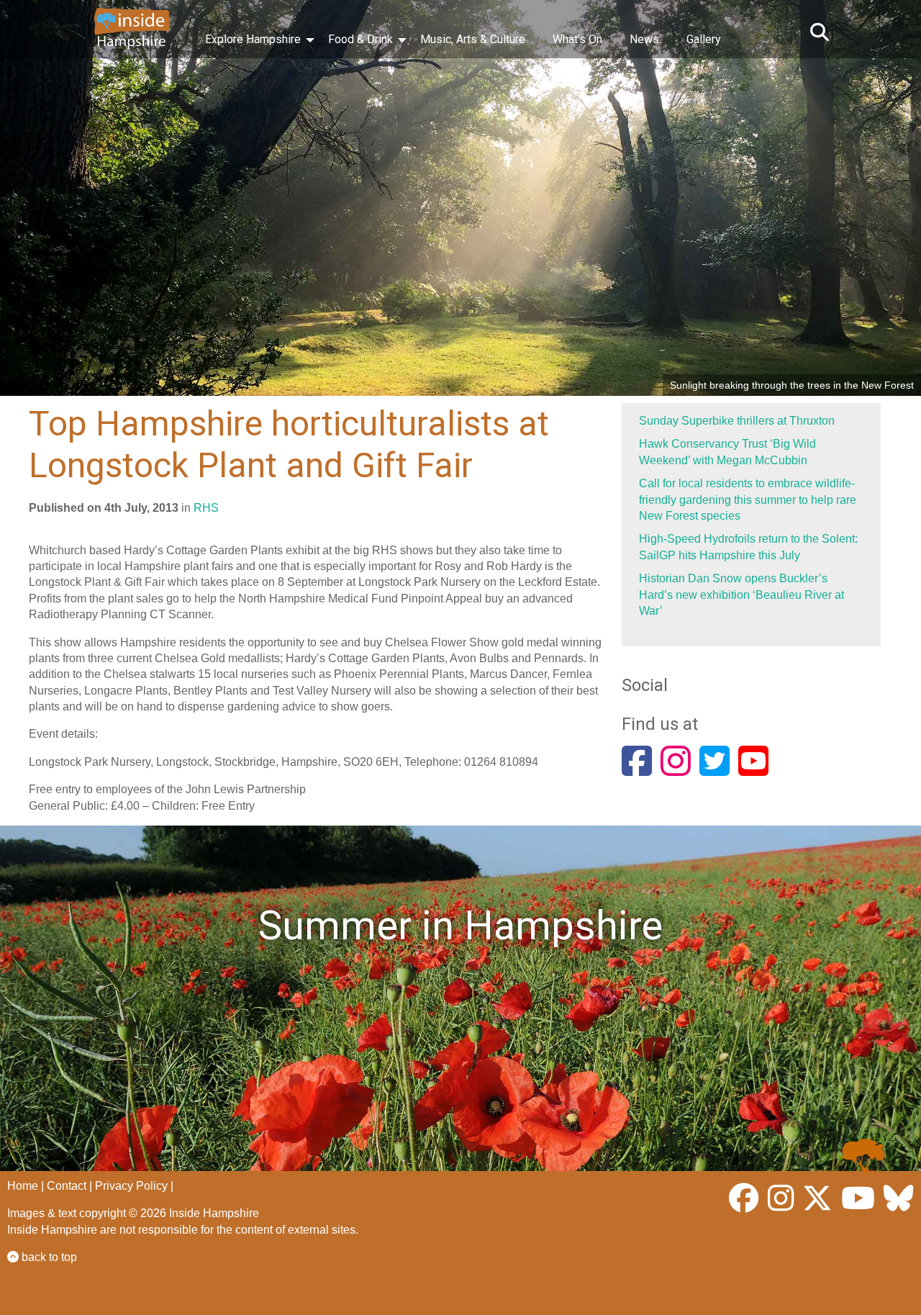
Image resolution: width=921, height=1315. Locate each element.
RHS (206, 508)
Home (22, 1186)
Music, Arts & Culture (472, 39)
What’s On (577, 39)
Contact (66, 1186)
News (644, 39)
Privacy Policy (131, 1186)
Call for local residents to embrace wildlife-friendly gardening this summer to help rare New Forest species (747, 499)
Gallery (703, 39)
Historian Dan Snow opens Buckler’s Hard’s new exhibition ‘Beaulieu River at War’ (741, 594)
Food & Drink (360, 39)
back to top (48, 1257)
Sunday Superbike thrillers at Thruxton (737, 421)
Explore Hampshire (253, 39)
